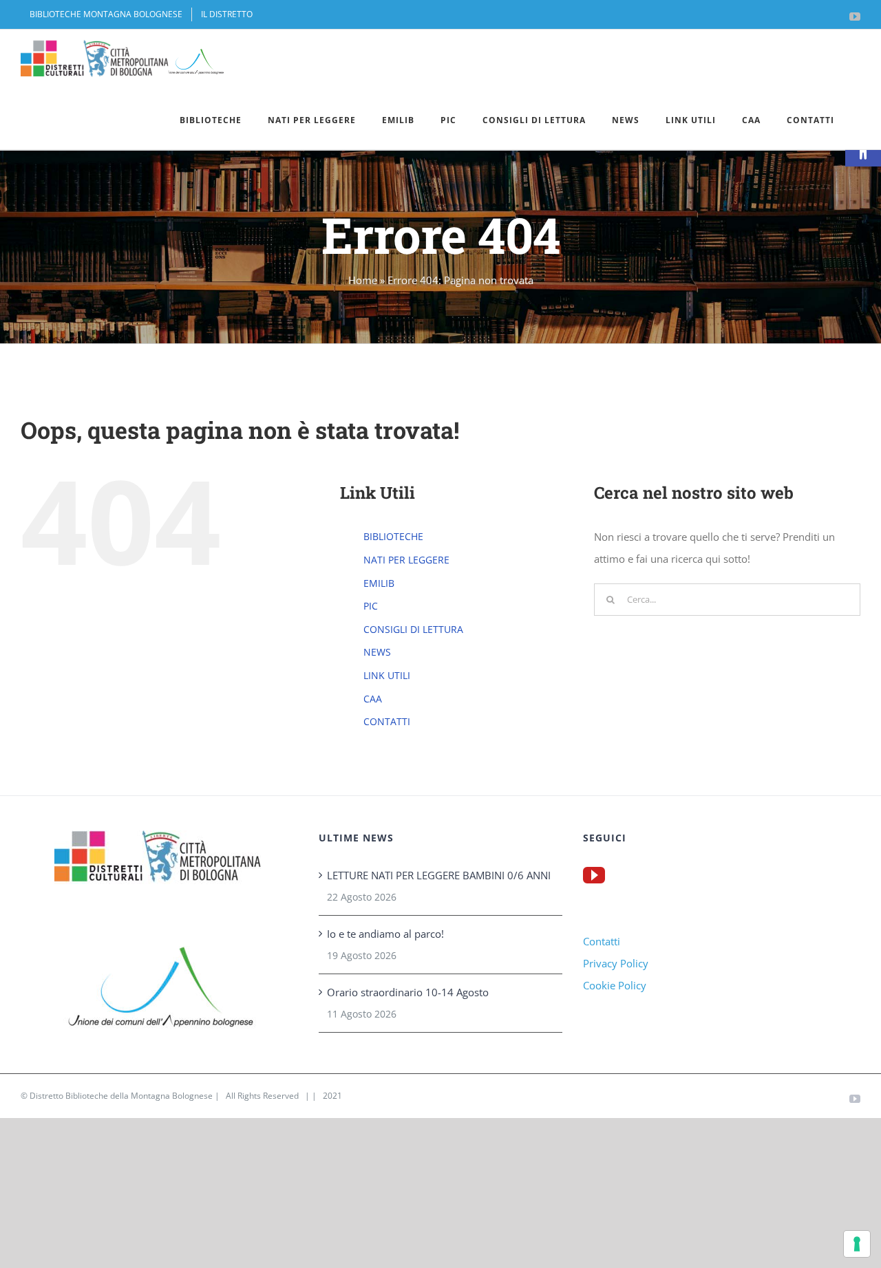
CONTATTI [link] (386, 721)
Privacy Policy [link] (615, 963)
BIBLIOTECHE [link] (393, 536)
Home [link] (362, 280)
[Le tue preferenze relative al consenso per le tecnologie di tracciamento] (857, 1244)
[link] (106, 14)
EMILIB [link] (378, 583)
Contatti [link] (601, 941)
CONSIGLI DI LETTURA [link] (413, 629)
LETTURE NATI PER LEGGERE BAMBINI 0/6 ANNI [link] (439, 875)
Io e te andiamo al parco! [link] (385, 934)
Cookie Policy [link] (614, 985)
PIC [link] (370, 605)
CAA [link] (372, 698)
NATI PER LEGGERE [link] (406, 559)
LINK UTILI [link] (386, 675)
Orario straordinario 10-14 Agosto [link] (408, 992)
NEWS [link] (377, 651)
